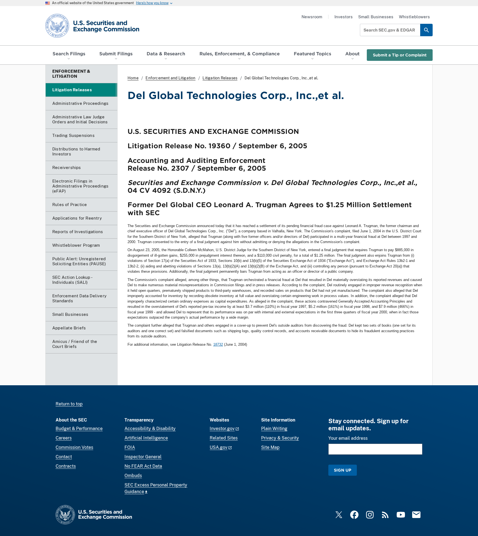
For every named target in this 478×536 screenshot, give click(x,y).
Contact (64, 456)
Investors (343, 16)
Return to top (69, 404)
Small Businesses (375, 16)
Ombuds (133, 475)
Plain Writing (274, 428)
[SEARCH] (426, 30)
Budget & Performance (79, 428)
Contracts (66, 466)
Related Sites (224, 438)
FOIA (129, 447)
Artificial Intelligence (146, 438)
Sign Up (342, 470)
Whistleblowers (414, 16)
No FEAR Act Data (143, 466)
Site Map (270, 447)
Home (133, 78)
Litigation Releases (219, 78)
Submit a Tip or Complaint (400, 55)
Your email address (348, 438)
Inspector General (143, 456)
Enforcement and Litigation (170, 78)
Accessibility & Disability (150, 428)
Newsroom (312, 16)
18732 (218, 344)
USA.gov (218, 447)
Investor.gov (222, 428)
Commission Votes (74, 447)
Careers (64, 438)
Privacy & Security (280, 438)
